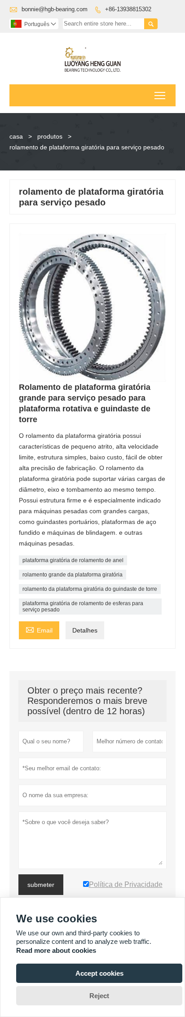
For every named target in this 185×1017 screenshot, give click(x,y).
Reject (99, 996)
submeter (40, 884)
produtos (49, 136)
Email (39, 629)
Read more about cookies (56, 950)
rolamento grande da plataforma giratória (72, 575)
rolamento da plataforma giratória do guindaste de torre (89, 589)
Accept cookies (99, 973)
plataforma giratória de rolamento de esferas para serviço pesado (82, 606)
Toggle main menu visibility (160, 95)
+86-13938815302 (128, 9)
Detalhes (84, 630)
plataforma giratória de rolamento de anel (72, 560)
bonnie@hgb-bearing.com (55, 9)
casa (16, 136)
